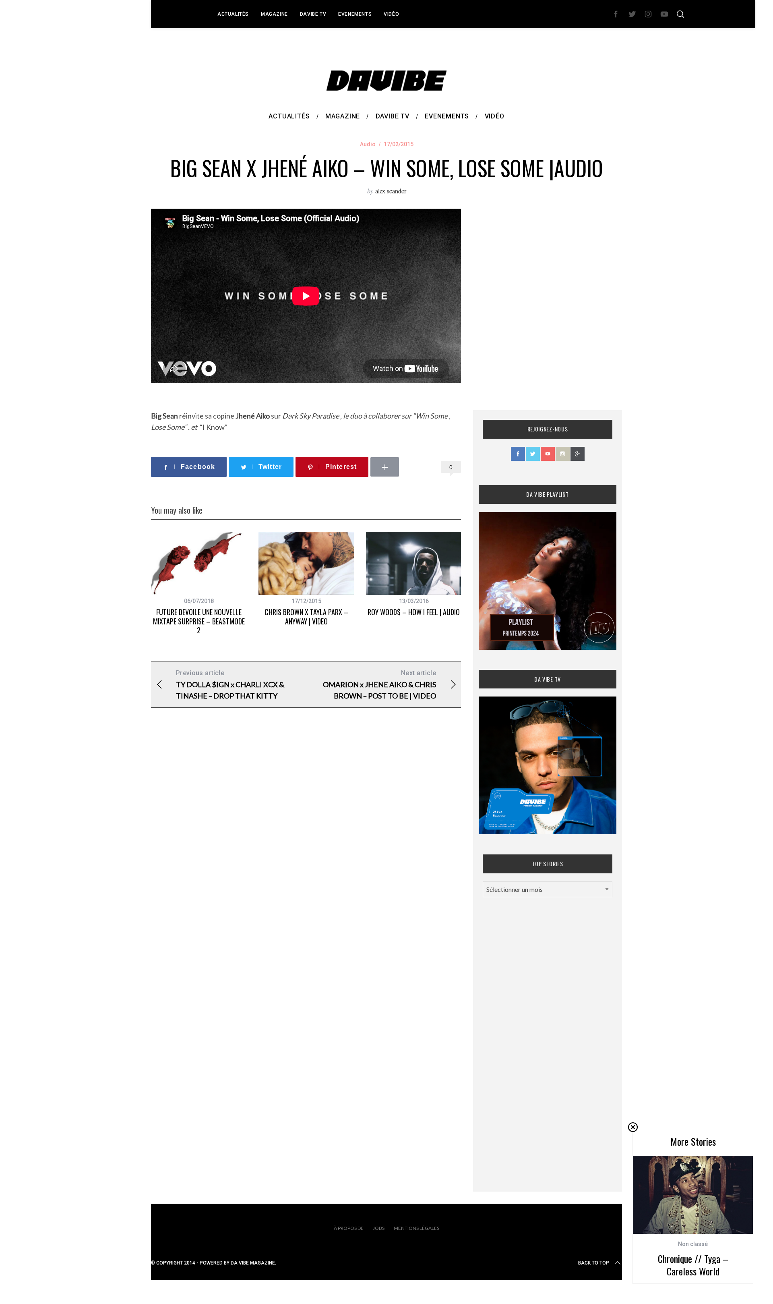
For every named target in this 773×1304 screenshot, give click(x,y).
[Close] (633, 1127)
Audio (368, 144)
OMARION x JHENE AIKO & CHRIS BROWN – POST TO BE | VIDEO (379, 684)
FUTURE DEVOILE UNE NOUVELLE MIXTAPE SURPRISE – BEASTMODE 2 (199, 621)
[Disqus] (306, 844)
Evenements (355, 14)
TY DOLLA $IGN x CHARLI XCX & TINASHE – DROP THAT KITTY (230, 684)
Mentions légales (416, 1228)
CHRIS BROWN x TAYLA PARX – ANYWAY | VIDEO (306, 616)
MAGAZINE (274, 14)
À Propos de (349, 1228)
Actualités (233, 14)
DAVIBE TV (313, 14)
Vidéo (391, 14)
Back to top (593, 1263)
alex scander (390, 191)
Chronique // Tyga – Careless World (693, 1264)
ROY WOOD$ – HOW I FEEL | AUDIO (414, 612)
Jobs (378, 1228)
